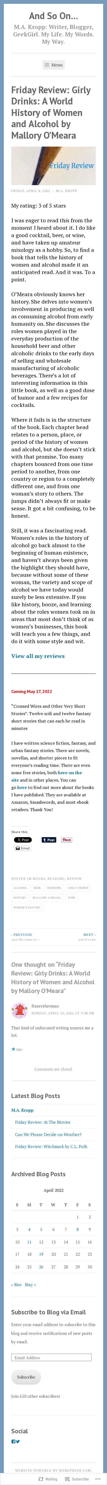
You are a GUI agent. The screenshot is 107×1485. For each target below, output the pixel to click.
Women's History (27, 907)
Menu (56, 65)
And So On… (53, 16)
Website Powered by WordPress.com (53, 1470)
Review (74, 878)
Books (39, 878)
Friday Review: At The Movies (43, 1122)
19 (41, 1254)
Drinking (54, 888)
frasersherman (45, 1006)
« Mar (16, 1284)
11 (29, 1242)
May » (30, 1284)
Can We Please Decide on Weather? (48, 1134)
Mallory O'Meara (47, 897)
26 (41, 1266)
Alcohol (20, 888)
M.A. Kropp (66, 190)
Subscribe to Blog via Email (48, 1312)
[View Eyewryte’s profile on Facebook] (13, 1441)
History (19, 897)
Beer (37, 888)
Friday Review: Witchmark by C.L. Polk (51, 1146)
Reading (56, 878)
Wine (71, 897)
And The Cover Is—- (25, 937)
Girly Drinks (78, 888)
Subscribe (26, 1377)
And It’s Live (87, 937)
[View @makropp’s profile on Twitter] (18, 1441)
